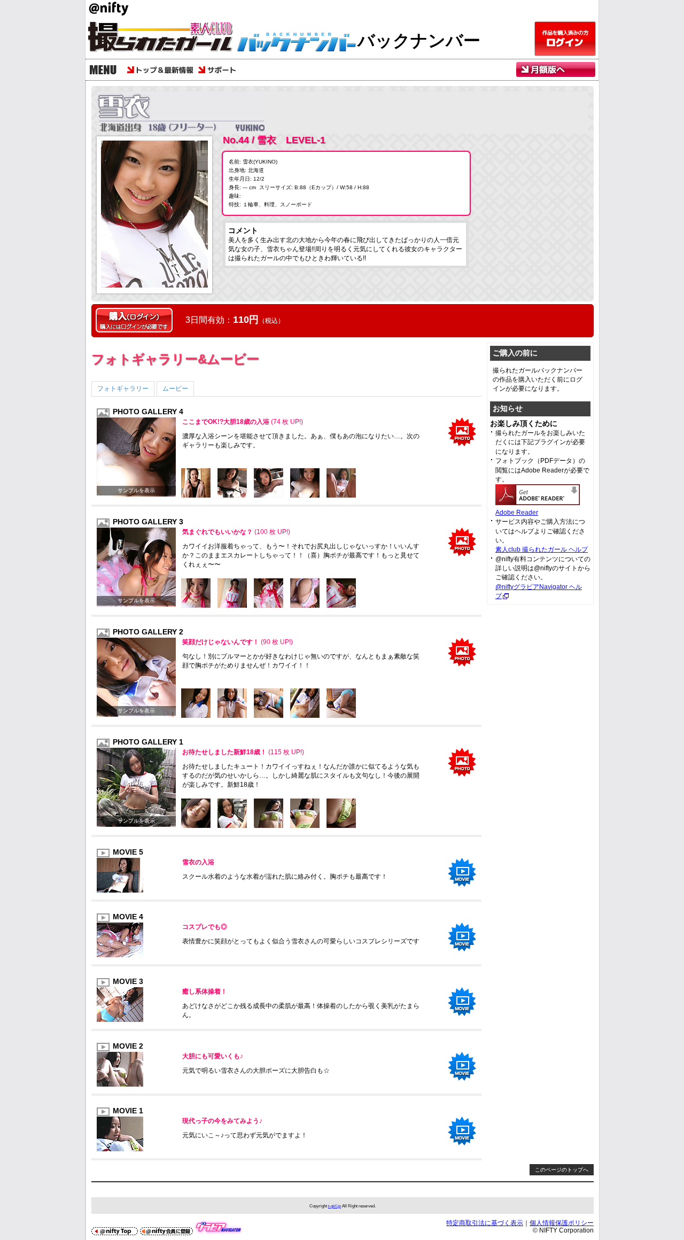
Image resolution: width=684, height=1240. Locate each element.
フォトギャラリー (123, 388)
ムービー (175, 388)
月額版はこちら (556, 70)
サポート (220, 70)
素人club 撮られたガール (166, 39)
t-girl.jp (334, 1205)
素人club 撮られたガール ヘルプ (541, 549)
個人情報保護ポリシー (562, 1223)
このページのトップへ (561, 1170)
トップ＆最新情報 (160, 70)
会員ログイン (565, 38)
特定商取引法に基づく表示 (484, 1223)
